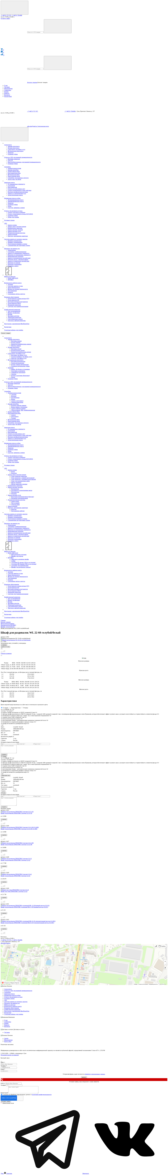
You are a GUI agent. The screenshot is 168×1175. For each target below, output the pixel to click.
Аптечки (10, 284)
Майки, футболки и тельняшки (20, 369)
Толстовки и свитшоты (18, 371)
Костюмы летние (16, 349)
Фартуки (13, 509)
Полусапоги (14, 416)
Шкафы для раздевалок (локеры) (21, 567)
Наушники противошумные (19, 498)
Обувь (9, 206)
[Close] (1, 655)
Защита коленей (12, 234)
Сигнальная (11, 185)
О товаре (5, 707)
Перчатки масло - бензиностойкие (18, 259)
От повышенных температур (16, 184)
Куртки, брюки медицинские (20, 364)
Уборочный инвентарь (14, 317)
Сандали (13, 394)
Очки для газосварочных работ (20, 481)
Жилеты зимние (16, 345)
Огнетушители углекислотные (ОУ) (18, 298)
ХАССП (10, 160)
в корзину (3, 645)
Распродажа (7, 1012)
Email (3, 1069)
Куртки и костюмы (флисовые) (20, 375)
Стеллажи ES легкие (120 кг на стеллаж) (23, 562)
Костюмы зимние (16, 341)
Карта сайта (7, 1041)
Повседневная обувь (14, 176)
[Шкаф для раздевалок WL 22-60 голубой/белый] (16, 640)
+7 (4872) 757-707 (6, 15)
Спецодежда (8, 989)
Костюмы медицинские (18, 361)
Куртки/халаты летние (18, 350)
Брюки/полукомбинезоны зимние (21, 344)
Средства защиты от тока (15, 286)
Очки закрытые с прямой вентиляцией (22, 478)
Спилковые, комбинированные (17, 251)
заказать (84, 1077)
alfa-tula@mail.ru (5, 943)
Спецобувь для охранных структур (18, 178)
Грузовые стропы (9, 998)
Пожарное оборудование (11, 1008)
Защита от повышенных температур (18, 253)
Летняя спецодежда (13, 148)
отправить (4, 754)
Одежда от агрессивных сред (16, 189)
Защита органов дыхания (15, 229)
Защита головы (12, 225)
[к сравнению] (3, 652)
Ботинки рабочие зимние (18, 405)
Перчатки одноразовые (15, 264)
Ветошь (10, 314)
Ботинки (13, 396)
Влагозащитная (12, 187)
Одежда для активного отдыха (13, 997)
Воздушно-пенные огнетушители (18, 301)
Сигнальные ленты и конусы (16, 294)
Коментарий (4, 1093)
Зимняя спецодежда (14, 146)
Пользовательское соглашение (10, 1055)
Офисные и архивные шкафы (20, 559)
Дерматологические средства (16, 233)
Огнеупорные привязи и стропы (17, 244)
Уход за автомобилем (14, 311)
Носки (13, 377)
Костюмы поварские (14, 159)
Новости (6, 1025)
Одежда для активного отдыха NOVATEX (20, 214)
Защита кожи (15, 501)
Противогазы (15, 492)
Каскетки (14, 473)
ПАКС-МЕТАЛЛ (13, 278)
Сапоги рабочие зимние (18, 408)
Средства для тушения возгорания (18, 306)
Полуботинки (15, 397)
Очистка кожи (15, 504)
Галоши (13, 418)
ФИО (3, 1062)
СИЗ (5, 1000)
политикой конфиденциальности (42, 1094)
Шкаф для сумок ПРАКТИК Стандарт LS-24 (14, 891)
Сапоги (13, 415)
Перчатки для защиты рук (12, 1003)
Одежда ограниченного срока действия (19, 190)
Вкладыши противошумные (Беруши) (22, 496)
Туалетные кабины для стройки (13, 1014)
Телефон (4, 1066)
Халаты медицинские (17, 363)
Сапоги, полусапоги (17, 400)
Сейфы (13, 561)
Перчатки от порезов (14, 262)
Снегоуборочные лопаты (15, 319)
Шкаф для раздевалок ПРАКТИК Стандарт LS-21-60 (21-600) (19, 829)
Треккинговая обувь (17, 402)
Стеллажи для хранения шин (19, 565)
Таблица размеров (6, 653)
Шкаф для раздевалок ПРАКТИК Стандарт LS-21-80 (16, 844)
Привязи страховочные (15, 240)
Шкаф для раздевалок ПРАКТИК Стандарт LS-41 (15, 876)
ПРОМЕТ (11, 279)
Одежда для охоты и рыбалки (16, 212)
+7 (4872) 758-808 (17, 15)
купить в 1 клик (5, 646)
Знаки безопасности (14, 287)
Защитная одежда (9, 994)
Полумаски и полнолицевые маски (21, 490)
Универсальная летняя (14, 168)
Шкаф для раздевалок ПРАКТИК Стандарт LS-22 (15, 860)
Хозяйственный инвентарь (12, 1009)
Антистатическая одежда (15, 195)
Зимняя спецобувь (13, 170)
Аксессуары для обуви (14, 179)
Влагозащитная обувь (14, 173)
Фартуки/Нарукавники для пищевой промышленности (24, 162)
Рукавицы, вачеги (13, 266)
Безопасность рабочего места (13, 1006)
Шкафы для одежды (17, 556)
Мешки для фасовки (14, 312)
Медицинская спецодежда (15, 151)
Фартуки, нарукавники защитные (18, 236)
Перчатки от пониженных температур (19, 255)
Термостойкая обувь (14, 171)
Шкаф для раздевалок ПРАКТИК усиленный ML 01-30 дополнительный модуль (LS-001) (27, 922)
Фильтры (14, 493)
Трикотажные (12, 250)
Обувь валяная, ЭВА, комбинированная (23, 410)
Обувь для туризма (13, 217)
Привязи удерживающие (15, 242)
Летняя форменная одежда (15, 200)
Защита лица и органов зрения (17, 226)
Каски (13, 471)
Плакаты (10, 292)
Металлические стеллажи (18, 554)
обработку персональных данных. (95, 1074)
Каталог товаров (5, 333)
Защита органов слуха (14, 231)
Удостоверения (12, 290)
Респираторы (15, 489)
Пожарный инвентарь (14, 305)
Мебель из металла (9, 1005)
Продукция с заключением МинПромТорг (16, 1011)
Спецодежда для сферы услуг (16, 149)
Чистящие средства (13, 316)
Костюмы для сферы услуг (19, 355)
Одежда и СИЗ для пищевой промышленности (18, 990)
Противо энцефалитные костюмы (18, 192)
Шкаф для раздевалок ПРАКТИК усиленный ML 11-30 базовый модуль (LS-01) (24, 907)
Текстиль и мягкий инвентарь (17, 320)
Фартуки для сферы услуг (19, 358)
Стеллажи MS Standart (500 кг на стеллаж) (23, 564)
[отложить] (84, 649)
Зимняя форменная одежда (16, 201)
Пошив (6, 1023)
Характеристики (16, 707)
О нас (6, 1020)
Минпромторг (8, 1040)
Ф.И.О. (3, 1083)
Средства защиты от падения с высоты (15, 1001)
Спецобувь (7, 992)
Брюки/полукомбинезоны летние (21, 352)
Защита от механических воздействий (19, 258)
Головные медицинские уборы (20, 366)
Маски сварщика (16, 482)
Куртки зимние (15, 342)
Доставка (7, 1032)
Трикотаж (10, 152)
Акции (6, 1038)
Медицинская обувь (14, 174)
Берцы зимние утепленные (19, 407)
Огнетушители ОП (13, 300)
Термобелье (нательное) (18, 372)
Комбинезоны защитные (15, 228)
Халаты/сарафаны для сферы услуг (21, 356)
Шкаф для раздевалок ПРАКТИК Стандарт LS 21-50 (16, 813)
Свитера (13, 374)
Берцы (13, 399)
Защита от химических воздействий (18, 261)
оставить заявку (5, 18)
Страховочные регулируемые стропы (19, 245)
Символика (7, 1021)
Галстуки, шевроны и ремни (16, 207)
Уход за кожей (15, 503)
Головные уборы (13, 154)
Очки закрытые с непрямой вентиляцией (23, 479)
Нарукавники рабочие (17, 511)
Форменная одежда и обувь (12, 995)
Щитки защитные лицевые (19, 484)
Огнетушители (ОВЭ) (14, 303)
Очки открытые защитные (19, 476)
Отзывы (25, 707)
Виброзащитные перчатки (15, 256)
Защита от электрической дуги (17, 193)
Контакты (7, 1026)
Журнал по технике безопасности (18, 289)
